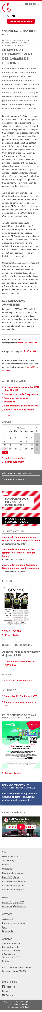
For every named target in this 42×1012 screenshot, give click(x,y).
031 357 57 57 (13, 957)
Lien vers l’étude (12, 773)
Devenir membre (21, 21)
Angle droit (7, 919)
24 (5, 449)
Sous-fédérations (10, 877)
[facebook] (24, 352)
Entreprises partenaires (13, 923)
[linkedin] (31, 352)
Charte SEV (7, 869)
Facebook (10, 987)
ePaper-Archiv (11, 635)
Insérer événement (14, 462)
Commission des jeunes (13, 885)
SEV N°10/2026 (12, 631)
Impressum (31, 1002)
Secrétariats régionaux (13, 873)
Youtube (9, 995)
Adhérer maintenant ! (15, 479)
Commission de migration (14, 890)
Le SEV (5, 865)
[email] (34, 352)
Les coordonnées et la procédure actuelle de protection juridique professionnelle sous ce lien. (19, 797)
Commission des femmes (14, 881)
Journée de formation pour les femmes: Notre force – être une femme (18, 553)
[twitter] (28, 352)
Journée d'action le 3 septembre (21, 394)
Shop (4, 927)
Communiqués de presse (14, 906)
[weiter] (37, 427)
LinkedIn (6, 991)
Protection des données (19, 1005)
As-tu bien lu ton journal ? (18, 680)
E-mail (5, 961)
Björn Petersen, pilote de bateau (21, 406)
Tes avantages (9, 861)
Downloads (7, 931)
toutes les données (14, 458)
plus (7, 415)
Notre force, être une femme (19, 410)
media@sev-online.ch (27, 343)
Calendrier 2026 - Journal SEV (20, 696)
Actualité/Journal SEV (13, 902)
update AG (20, 1007)
